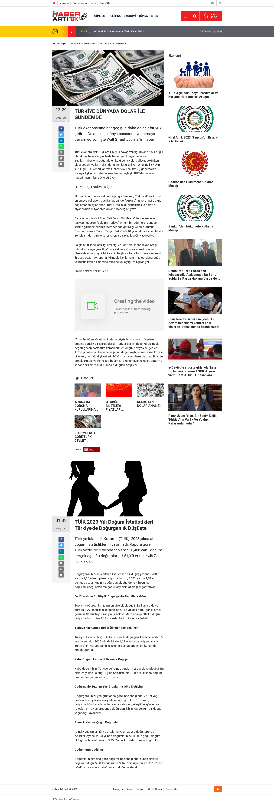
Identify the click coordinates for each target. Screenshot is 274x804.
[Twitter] (61, 134)
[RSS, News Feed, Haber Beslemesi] (218, 789)
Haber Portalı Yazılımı (68, 799)
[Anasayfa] (54, 3)
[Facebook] (61, 129)
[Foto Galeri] (220, 3)
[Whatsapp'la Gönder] (61, 146)
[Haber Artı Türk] (70, 15)
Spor (154, 15)
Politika (115, 15)
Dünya (143, 15)
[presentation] (64, 32)
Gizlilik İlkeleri (155, 789)
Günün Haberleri (80, 3)
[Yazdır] (61, 158)
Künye (130, 789)
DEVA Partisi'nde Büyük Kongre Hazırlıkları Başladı (121, 31)
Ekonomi (130, 15)
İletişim (140, 789)
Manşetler (64, 3)
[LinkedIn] (61, 140)
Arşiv (93, 3)
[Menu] (185, 16)
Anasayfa (118, 789)
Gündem (99, 15)
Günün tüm (211, 31)
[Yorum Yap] (61, 164)
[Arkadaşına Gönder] (61, 152)
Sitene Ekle (105, 3)
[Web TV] (212, 3)
